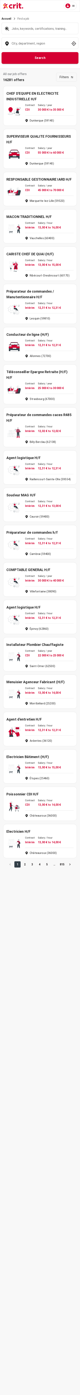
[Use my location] (74, 43)
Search (40, 58)
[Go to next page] (70, 864)
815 (62, 864)
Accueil (6, 18)
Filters (64, 77)
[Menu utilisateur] (70, 6)
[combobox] (39, 45)
